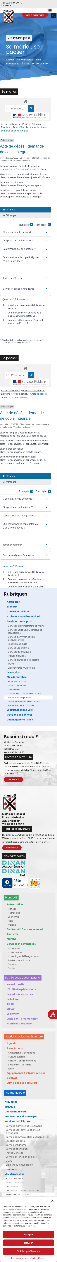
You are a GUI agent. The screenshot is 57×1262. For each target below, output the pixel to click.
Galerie (12, 924)
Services (12, 964)
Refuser (28, 1242)
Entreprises (14, 948)
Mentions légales (37, 1258)
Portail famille (15, 984)
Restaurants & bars (19, 960)
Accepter (28, 1234)
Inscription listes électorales (24, 701)
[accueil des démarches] (25, 101)
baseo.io (27, 342)
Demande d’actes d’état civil (24, 693)
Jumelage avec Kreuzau (22, 1082)
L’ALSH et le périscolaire (21, 989)
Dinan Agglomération (20, 719)
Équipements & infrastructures (26, 1073)
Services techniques (19, 651)
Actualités (13, 601)
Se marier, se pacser (19, 697)
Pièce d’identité (17, 685)
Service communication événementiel (21, 638)
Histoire (12, 908)
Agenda (12, 1043)
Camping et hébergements (24, 956)
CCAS (11, 663)
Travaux (12, 606)
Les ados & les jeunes (20, 994)
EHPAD (11, 1009)
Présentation (15, 904)
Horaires (6, 5)
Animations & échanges (21, 1052)
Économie (13, 916)
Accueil (10, 59)
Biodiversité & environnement (25, 929)
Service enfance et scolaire (23, 659)
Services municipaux (20, 621)
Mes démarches (17, 677)
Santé (11, 968)
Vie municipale (25, 59)
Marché (11, 939)
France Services (17, 655)
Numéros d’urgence (19, 1023)
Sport (11, 1068)
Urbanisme (14, 689)
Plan (10, 920)
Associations (15, 1048)
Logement (13, 1013)
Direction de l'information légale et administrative (22, 340)
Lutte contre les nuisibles (22, 1018)
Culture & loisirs (16, 1056)
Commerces (15, 952)
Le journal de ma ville (20, 709)
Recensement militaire (21, 705)
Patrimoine (14, 912)
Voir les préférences (28, 1251)
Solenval (12, 1078)
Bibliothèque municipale (21, 667)
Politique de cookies (19, 1258)
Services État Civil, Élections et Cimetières (25, 631)
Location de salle (17, 643)
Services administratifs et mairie (26, 625)
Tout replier (24, 224)
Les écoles (13, 672)
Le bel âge (13, 999)
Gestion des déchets (19, 714)
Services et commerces (21, 943)
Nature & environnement (22, 1060)
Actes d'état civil (21, 127)
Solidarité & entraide (19, 1064)
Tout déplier (42, 224)
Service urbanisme (18, 647)
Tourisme (13, 934)
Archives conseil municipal (23, 616)
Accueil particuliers (10, 124)
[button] (52, 1200)
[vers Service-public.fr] (30, 116)
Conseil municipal (18, 611)
